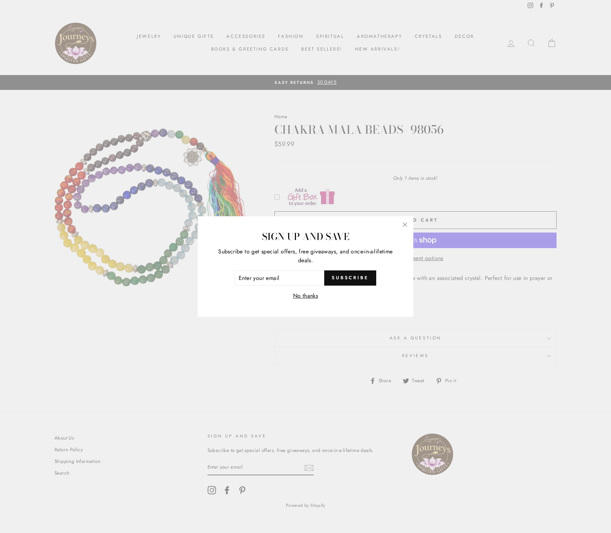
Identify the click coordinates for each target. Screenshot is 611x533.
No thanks (305, 296)
